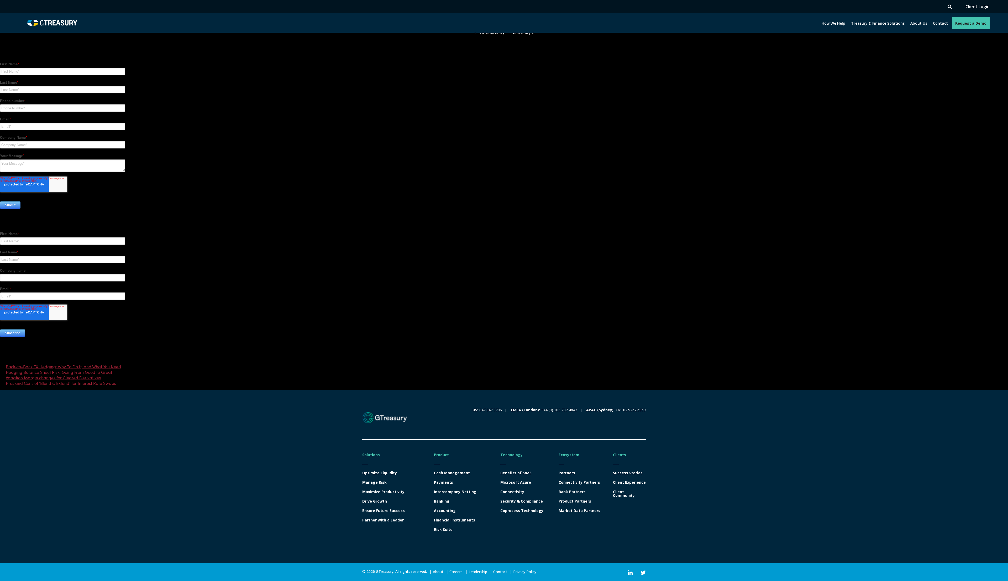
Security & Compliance (521, 501)
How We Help (833, 23)
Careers (456, 572)
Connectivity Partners (579, 482)
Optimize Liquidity (379, 473)
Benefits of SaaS (516, 473)
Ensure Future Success (383, 511)
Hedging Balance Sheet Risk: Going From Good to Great (59, 372)
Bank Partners (572, 492)
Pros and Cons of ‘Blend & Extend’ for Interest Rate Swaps (61, 383)
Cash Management (452, 473)
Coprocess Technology (521, 511)
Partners (567, 473)
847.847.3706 (490, 409)
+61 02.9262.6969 (631, 409)
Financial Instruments (454, 520)
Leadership (478, 572)
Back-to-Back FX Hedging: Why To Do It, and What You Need (63, 366)
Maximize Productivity (383, 492)
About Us (918, 23)
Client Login (977, 6)
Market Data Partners (579, 511)
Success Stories (628, 473)
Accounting (445, 511)
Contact (940, 23)
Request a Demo (970, 23)
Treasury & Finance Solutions (878, 23)
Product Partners (575, 501)
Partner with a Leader (383, 520)
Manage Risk (374, 482)
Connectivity (512, 492)
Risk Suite (443, 529)
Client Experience (629, 482)
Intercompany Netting (455, 492)
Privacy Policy (524, 572)
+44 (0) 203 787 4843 (559, 409)
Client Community (624, 493)
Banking (441, 501)
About (438, 572)
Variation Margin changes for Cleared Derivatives (53, 377)
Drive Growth (374, 501)
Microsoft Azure (515, 482)
